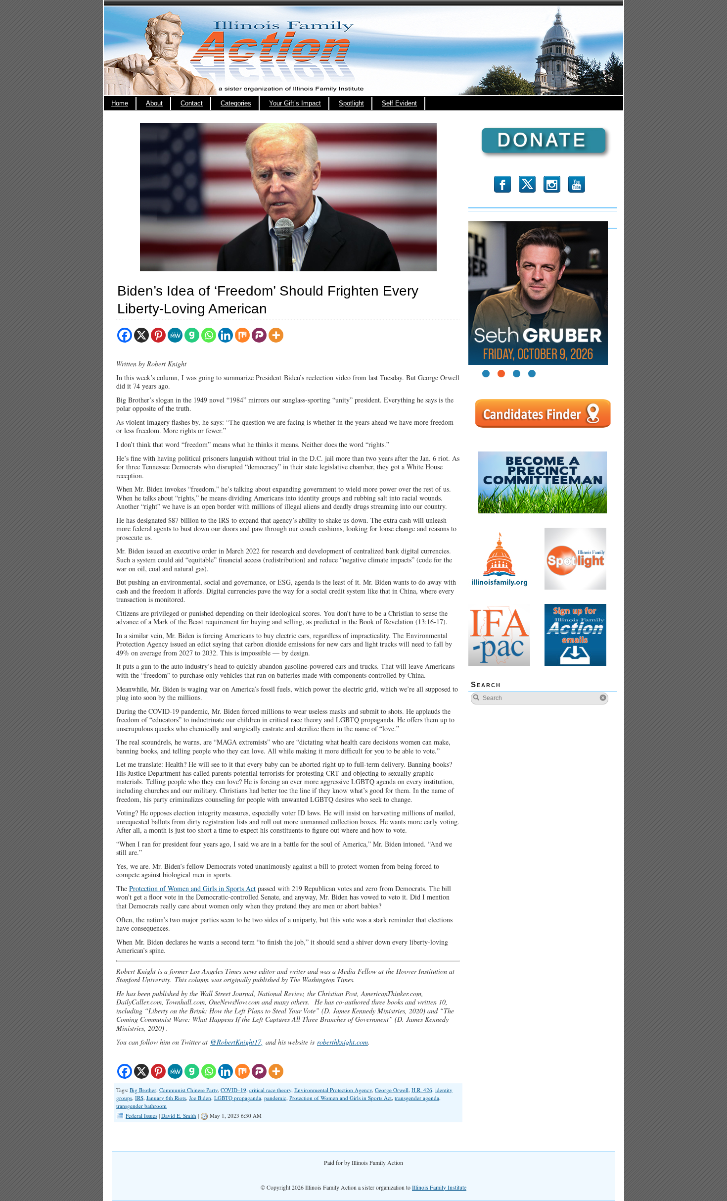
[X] (141, 335)
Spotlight (351, 103)
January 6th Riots (166, 1097)
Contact (192, 103)
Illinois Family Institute (439, 1187)
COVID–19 (233, 1090)
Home (119, 103)
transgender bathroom (141, 1105)
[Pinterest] (158, 335)
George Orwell (392, 1090)
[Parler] (259, 335)
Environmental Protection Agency (333, 1090)
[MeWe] (175, 335)
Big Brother (143, 1090)
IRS (139, 1097)
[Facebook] (124, 335)
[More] (276, 335)
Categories (236, 103)
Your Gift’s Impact (295, 103)
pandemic (275, 1097)
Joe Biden (200, 1097)
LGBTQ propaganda (237, 1097)
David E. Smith (178, 1115)
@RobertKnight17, (236, 1042)
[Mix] (242, 335)
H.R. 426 (421, 1090)
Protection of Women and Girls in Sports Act (192, 888)
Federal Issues (141, 1115)
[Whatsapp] (208, 335)
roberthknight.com (342, 1042)
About (154, 103)
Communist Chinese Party (188, 1090)
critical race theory (270, 1090)
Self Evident (399, 103)
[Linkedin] (225, 335)
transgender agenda (417, 1097)
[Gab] (191, 335)
